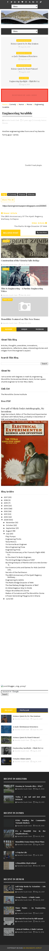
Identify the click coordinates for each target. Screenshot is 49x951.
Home (4, 104)
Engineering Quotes (24, 40)
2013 (6, 509)
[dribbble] (26, 2)
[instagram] (37, 2)
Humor (21, 104)
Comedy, (37, 120)
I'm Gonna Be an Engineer (16, 544)
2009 (6, 520)
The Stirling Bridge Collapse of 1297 (20, 560)
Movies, (5, 123)
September (11, 528)
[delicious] (40, 2)
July (8, 534)
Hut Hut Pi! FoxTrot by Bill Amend (29, 918)
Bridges (6, 241)
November (10, 522)
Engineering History (24, 53)
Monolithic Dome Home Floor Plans (29, 842)
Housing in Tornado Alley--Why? (28, 786)
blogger (8, 329)
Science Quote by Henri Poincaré (24, 69)
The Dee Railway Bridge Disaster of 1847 (22, 585)
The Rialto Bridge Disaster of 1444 (19, 583)
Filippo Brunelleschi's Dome (17, 591)
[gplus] (15, 2)
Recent (9, 710)
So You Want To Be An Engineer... (18, 557)
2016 (6, 500)
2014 (6, 506)
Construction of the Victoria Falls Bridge (20, 260)
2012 (6, 511)
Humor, (44, 120)
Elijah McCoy (24, 78)
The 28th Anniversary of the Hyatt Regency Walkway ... (23, 576)
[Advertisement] (11, 642)
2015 (6, 503)
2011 (6, 514)
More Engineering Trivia (15, 547)
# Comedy (12, 194)
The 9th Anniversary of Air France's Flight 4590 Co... (25, 553)
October (9, 525)
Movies (29, 104)
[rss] (29, 2)
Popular (24, 710)
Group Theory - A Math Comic (27, 897)
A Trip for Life (21, 852)
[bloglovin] (22, 2)
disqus (24, 329)
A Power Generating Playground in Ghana (22, 596)
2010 (6, 517)
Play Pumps (10, 536)
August (9, 531)
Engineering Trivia (12, 550)
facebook (40, 329)
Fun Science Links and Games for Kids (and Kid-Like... (25, 568)
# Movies (31, 194)
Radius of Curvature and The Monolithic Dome (24, 593)
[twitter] (11, 2)
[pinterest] (18, 2)
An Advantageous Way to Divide (18, 588)
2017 (6, 497)
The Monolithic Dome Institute (14, 394)
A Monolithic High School (25, 863)
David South (7, 299)
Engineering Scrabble (14, 580)
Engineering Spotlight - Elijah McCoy (24, 81)
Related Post (10, 232)
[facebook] (7, 2)
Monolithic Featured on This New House (20, 319)
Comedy (12, 104)
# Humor (22, 194)
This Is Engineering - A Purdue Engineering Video (22, 289)
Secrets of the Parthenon (16, 572)
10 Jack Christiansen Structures (24, 56)
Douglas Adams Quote (22, 759)
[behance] (33, 2)
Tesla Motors (10, 542)
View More (43, 233)
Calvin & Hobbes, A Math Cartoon (29, 929)
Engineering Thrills (13, 539)
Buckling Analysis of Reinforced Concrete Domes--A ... (26, 564)
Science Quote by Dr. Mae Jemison (24, 43)
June (8, 599)
